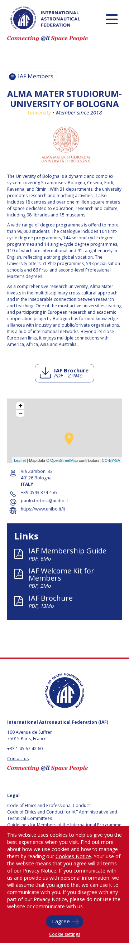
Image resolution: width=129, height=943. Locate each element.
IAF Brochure (71, 373)
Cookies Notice (73, 856)
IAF (45, 17)
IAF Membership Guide (67, 554)
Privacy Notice (39, 870)
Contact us (18, 759)
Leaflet (20, 460)
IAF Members (34, 76)
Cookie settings (64, 934)
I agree (61, 921)
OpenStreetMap (64, 460)
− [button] (21, 413)
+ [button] (21, 405)
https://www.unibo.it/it (43, 509)
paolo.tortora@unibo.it (44, 501)
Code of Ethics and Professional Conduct (48, 805)
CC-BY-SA (111, 460)
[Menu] (111, 19)
